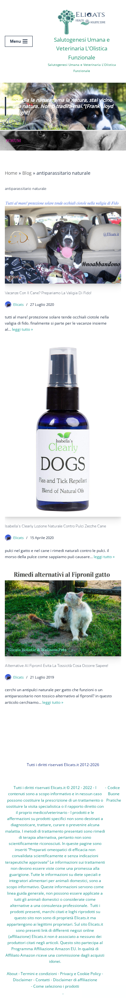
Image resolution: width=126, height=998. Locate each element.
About (12, 973)
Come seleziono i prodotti (56, 986)
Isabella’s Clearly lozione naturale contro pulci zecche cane (55, 526)
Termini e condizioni (39, 973)
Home (11, 173)
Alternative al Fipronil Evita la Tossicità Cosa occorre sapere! (56, 665)
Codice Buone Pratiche (113, 794)
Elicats (18, 304)
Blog (27, 173)
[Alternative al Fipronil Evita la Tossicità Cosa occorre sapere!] (63, 612)
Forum (13, 140)
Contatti (43, 979)
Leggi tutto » (22, 329)
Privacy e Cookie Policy (80, 973)
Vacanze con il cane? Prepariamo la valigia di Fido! (48, 293)
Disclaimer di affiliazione (75, 979)
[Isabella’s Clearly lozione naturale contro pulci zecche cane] (63, 429)
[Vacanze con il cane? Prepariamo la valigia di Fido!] (63, 243)
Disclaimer (22, 979)
